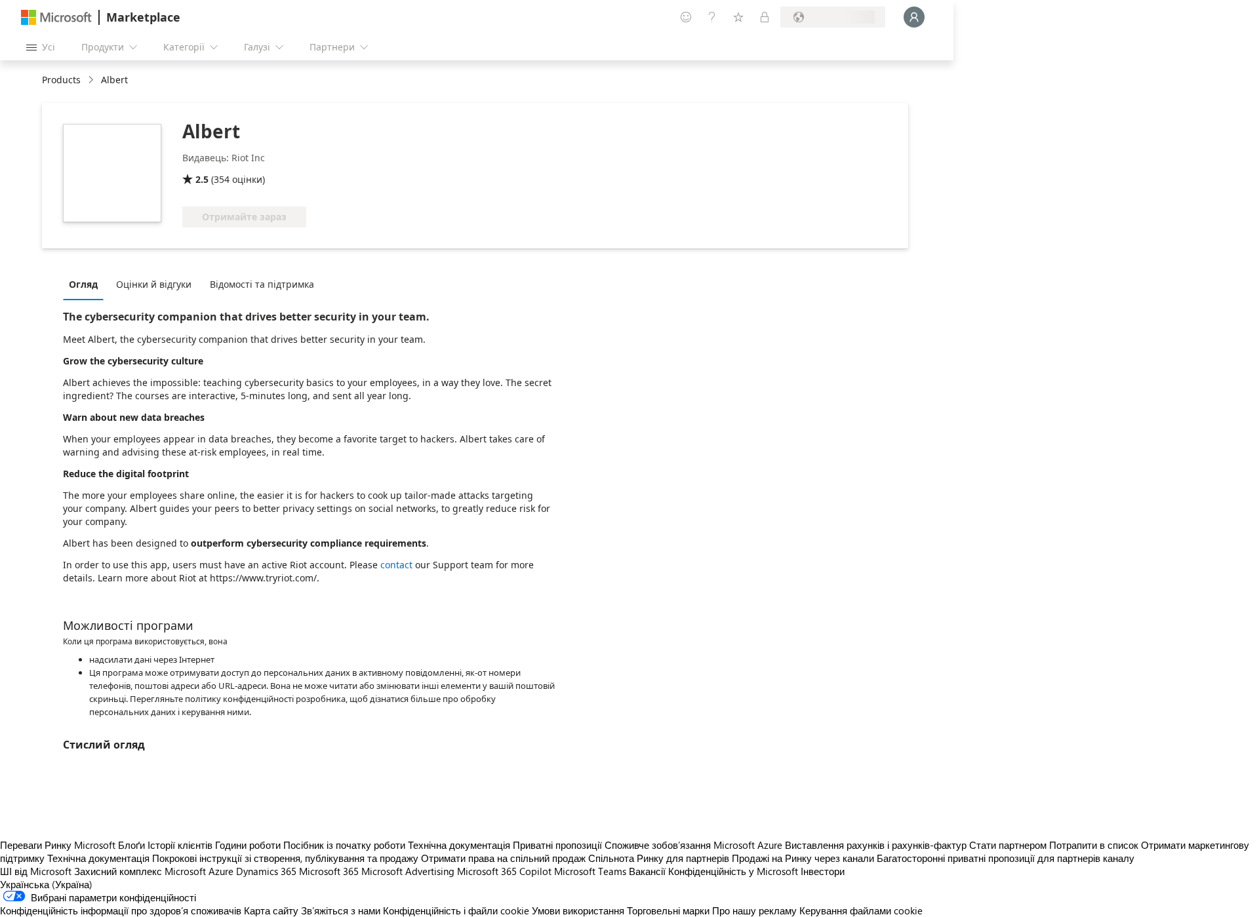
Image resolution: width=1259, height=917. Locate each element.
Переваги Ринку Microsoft (57, 844)
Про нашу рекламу (754, 910)
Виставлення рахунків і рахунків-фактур (876, 844)
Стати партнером (1008, 844)
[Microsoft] (56, 17)
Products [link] (61, 79)
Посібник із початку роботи (344, 844)
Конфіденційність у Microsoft (733, 871)
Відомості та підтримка (262, 284)
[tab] (86, 283)
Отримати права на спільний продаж (503, 858)
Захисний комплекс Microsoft (140, 871)
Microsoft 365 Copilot (504, 871)
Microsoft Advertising (407, 871)
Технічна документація (459, 844)
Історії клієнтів (180, 844)
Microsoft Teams (590, 871)
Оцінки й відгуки (153, 284)
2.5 (202, 179)
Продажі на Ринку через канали (803, 858)
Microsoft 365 (329, 871)
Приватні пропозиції (557, 844)
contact (396, 564)
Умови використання (578, 910)
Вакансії (647, 871)
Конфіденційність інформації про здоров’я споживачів (120, 910)
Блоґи (131, 844)
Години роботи (248, 844)
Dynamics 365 (266, 871)
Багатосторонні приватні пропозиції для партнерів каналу (1005, 858)
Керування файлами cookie (861, 910)
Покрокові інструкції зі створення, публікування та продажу (285, 858)
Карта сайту (271, 910)
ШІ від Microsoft (35, 871)
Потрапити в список (1093, 844)
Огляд (83, 284)
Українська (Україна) (46, 884)
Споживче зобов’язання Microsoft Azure (695, 844)
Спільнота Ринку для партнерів (658, 858)
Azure (221, 871)
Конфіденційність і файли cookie (456, 910)
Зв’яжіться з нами (340, 910)
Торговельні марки (668, 910)
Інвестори (823, 871)
